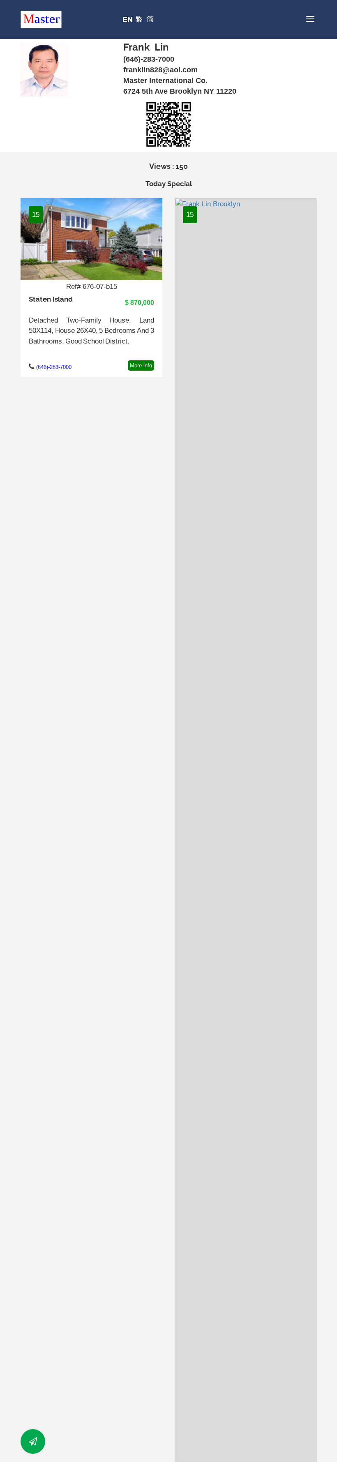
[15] (91, 238)
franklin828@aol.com (160, 70)
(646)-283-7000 (148, 59)
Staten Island (51, 299)
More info (141, 365)
